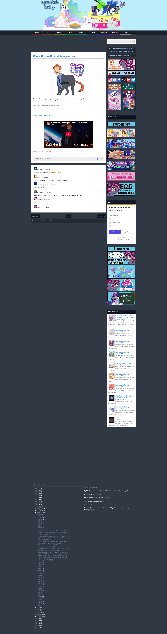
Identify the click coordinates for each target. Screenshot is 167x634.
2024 (36, 492)
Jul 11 (40, 587)
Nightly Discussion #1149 (45, 540)
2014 (36, 622)
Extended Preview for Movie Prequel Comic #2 (51, 538)
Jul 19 (40, 572)
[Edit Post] (53, 158)
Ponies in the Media (47, 160)
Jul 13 (40, 583)
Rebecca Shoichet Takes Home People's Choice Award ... (54, 536)
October (39, 510)
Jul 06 (40, 596)
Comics (92, 32)
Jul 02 (40, 603)
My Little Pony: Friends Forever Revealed (120, 51)
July (38, 516)
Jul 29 (40, 521)
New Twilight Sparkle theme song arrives (120, 48)
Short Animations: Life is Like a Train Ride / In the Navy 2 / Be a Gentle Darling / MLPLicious (124, 398)
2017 (36, 505)
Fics (70, 32)
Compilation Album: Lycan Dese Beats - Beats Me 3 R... (53, 531)
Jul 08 (40, 592)
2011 (36, 627)
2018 (36, 503)
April (38, 611)
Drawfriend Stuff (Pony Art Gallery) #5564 (123, 331)
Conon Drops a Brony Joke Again (51, 56)
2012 (36, 626)
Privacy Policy (88, 504)
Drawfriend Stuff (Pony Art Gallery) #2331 (49, 543)
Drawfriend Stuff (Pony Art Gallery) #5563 (123, 375)
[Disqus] (68, 188)
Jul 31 (40, 518)
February (39, 614)
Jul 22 (40, 566)
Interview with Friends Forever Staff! (119, 55)
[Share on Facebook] (97, 159)
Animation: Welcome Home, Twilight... (123, 419)
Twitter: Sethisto (99, 154)
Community (104, 32)
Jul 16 (40, 577)
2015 (36, 620)
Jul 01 (40, 605)
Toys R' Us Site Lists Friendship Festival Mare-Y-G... (52, 554)
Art (48, 32)
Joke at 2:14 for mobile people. (42, 115)
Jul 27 (40, 525)
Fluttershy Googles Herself (45, 559)
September (40, 512)
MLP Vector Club (97, 494)
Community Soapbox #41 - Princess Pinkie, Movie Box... (53, 548)
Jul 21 (40, 568)
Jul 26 (40, 527)
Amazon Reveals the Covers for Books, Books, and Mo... (53, 541)
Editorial (115, 32)
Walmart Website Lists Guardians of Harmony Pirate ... (53, 555)
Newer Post (35, 216)
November (40, 508)
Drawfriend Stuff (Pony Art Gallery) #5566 (123, 353)
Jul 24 (40, 562)
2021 (36, 497)
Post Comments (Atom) (46, 221)
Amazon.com (91, 509)
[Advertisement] (121, 440)
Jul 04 (40, 600)
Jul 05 (40, 598)
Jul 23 (40, 564)
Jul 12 (40, 585)
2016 (36, 618)
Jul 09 (40, 590)
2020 (36, 499)
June (38, 607)
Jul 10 (40, 588)
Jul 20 (40, 570)
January (39, 616)
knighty (107, 498)
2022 (36, 495)
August (39, 514)
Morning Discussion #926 (45, 561)
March (38, 613)
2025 (36, 490)
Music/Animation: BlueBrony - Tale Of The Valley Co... (53, 552)
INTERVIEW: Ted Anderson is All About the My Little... (52, 550)
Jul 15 (40, 579)
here (104, 501)
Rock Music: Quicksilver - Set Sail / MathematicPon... (52, 532)
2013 (36, 624)
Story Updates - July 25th (45, 534)
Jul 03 (40, 601)
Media (81, 32)
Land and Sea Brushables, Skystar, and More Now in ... (53, 557)
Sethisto (95, 498)
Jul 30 (40, 519)
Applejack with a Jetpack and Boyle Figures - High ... (52, 545)
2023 (36, 494)
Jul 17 (40, 575)
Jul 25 (40, 529)
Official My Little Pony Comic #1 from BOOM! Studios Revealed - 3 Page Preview (125, 317)
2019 (36, 501)
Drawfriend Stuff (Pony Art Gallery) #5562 (123, 386)
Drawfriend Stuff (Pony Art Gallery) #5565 (123, 342)
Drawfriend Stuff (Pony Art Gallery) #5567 (123, 408)
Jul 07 (40, 594)
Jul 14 (40, 581)
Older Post (101, 216)
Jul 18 (40, 574)
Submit (126, 32)
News (59, 32)
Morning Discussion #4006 (123, 363)
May (38, 609)
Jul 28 (40, 523)
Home (37, 32)
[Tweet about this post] (101, 159)
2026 (36, 488)
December (40, 506)
